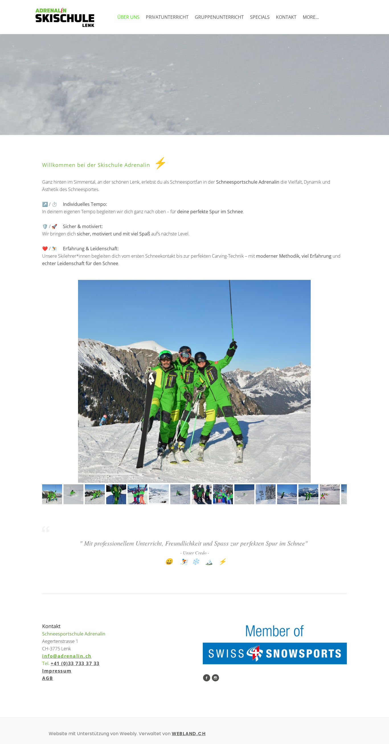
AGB (47, 678)
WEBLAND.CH (189, 733)
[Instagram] (215, 677)
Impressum (57, 671)
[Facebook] (206, 677)
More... (311, 17)
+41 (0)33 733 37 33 (75, 663)
